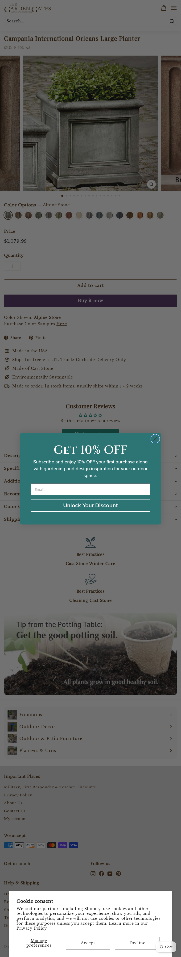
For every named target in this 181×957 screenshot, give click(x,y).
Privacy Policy (31, 928)
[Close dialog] (155, 439)
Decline (137, 942)
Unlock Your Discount (90, 505)
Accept (88, 942)
